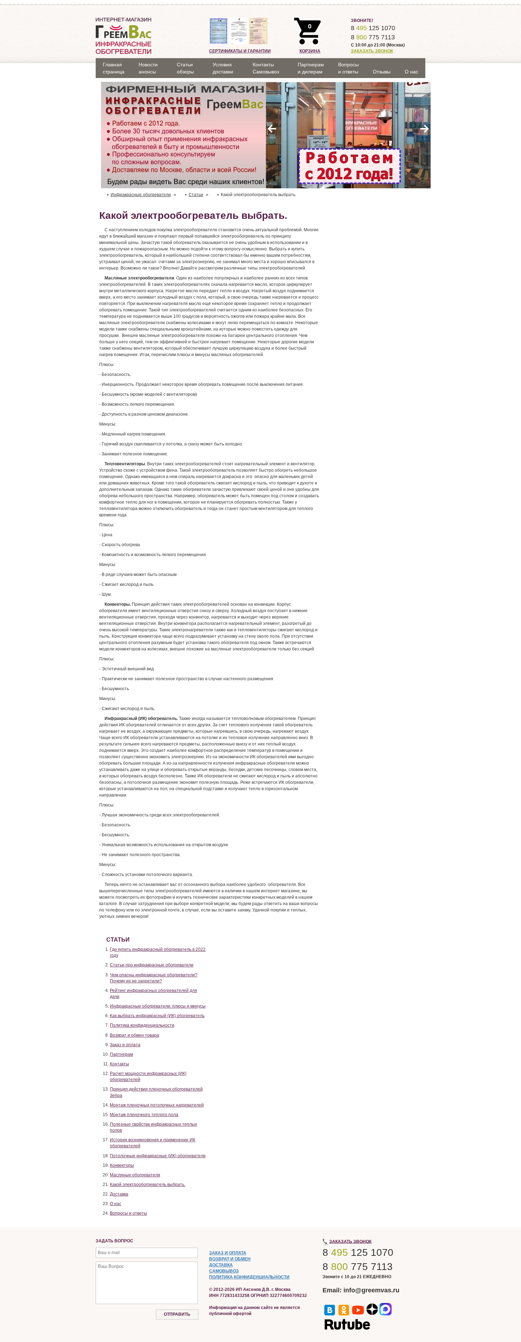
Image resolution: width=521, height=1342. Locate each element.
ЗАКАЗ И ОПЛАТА (227, 1252)
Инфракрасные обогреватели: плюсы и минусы (158, 1006)
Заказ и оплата (125, 1044)
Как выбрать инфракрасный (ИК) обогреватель (157, 1015)
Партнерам (121, 1054)
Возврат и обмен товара (134, 1035)
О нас (115, 1203)
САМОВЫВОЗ (224, 1271)
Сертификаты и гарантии (240, 51)
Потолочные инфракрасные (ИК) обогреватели (158, 1155)
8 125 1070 (373, 28)
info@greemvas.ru (371, 1290)
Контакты (119, 1063)
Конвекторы (122, 1165)
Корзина (309, 51)
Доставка (119, 1194)
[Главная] (123, 35)
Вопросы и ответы (128, 1213)
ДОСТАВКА (221, 1265)
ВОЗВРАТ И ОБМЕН (230, 1259)
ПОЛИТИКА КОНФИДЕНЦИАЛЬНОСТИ (249, 1277)
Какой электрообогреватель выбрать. (147, 1184)
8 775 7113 (373, 37)
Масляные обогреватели (135, 1174)
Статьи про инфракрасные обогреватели (152, 965)
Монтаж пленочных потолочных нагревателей (157, 1105)
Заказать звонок (372, 51)
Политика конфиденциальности (142, 1025)
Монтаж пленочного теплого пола (144, 1114)
